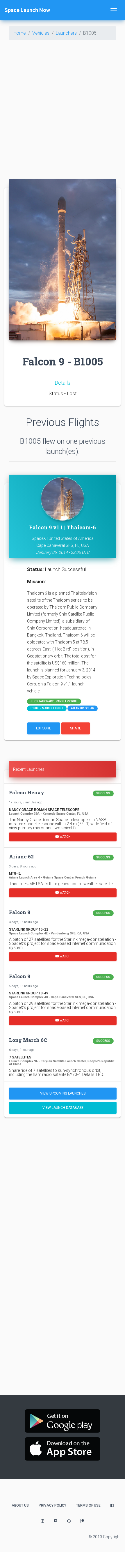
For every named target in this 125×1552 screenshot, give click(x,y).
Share (75, 728)
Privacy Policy (52, 1505)
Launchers (66, 33)
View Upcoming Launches (62, 1093)
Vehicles (40, 33)
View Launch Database (62, 1108)
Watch (65, 837)
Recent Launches (28, 769)
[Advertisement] (62, 107)
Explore (43, 728)
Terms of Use (88, 1505)
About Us (20, 1505)
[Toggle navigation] (114, 10)
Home (19, 33)
